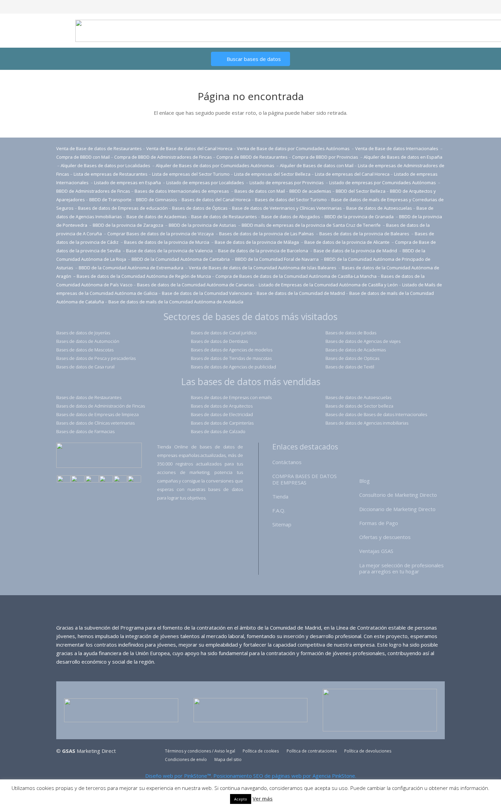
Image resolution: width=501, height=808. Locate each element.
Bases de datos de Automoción (87, 341)
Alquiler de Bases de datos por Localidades (106, 165)
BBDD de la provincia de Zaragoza (128, 225)
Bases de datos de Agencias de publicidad (233, 367)
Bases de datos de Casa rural (85, 367)
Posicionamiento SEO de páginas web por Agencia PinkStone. (284, 775)
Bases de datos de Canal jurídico (224, 333)
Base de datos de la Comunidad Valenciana (207, 293)
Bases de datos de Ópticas (200, 208)
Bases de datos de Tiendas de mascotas (231, 358)
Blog (364, 480)
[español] (64, 479)
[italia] (134, 479)
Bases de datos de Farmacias (85, 431)
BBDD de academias (310, 191)
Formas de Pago (378, 523)
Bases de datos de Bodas (350, 333)
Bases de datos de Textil (349, 367)
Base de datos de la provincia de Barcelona (263, 251)
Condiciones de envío (186, 759)
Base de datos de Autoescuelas (379, 208)
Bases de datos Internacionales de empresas (182, 191)
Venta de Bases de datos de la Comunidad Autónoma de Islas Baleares (262, 268)
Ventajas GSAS (376, 551)
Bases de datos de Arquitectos (222, 406)
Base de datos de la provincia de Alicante (347, 242)
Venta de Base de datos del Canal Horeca (189, 148)
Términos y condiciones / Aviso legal (200, 751)
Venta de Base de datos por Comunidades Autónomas (294, 148)
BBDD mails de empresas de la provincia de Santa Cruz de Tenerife (311, 225)
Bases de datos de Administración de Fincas (100, 406)
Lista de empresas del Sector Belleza (272, 174)
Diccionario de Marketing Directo (397, 509)
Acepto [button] (240, 799)
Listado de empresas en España (128, 182)
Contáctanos (287, 462)
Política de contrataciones (312, 751)
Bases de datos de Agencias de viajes (362, 341)
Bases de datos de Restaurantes (88, 397)
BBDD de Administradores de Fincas (93, 191)
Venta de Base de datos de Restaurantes (99, 148)
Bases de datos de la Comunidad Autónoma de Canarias (195, 285)
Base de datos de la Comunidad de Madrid (301, 293)
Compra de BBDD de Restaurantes (252, 157)
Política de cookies (261, 751)
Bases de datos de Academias (355, 350)
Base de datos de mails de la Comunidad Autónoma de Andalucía (175, 302)
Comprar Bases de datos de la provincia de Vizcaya (161, 234)
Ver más (263, 798)
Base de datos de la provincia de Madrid (356, 251)
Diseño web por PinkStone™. (178, 775)
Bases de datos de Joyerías (83, 333)
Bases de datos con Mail (259, 191)
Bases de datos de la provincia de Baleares (364, 234)
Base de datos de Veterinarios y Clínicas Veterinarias (287, 208)
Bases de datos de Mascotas (84, 350)
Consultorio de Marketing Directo (398, 494)
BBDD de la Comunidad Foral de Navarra (277, 259)
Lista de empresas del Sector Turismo (191, 174)
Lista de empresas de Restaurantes (111, 174)
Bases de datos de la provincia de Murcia (167, 242)
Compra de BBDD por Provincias (325, 157)
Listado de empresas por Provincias (287, 182)
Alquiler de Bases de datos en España (403, 157)
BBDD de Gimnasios (156, 199)
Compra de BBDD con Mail (83, 157)
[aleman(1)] (120, 479)
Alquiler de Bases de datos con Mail (316, 165)
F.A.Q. (278, 510)
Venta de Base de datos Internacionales (397, 148)
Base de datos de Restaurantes (224, 216)
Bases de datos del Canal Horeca (216, 199)
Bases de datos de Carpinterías (222, 423)
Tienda (280, 496)
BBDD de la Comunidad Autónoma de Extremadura (131, 268)
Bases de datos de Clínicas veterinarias (95, 423)
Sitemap (281, 524)
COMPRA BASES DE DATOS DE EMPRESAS (304, 479)
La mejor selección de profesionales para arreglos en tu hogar (401, 568)
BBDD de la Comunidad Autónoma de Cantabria (181, 259)
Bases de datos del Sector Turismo (291, 199)
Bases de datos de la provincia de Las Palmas (266, 234)
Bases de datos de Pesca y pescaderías (96, 358)
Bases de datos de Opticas (352, 358)
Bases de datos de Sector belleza (359, 406)
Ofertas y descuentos (385, 537)
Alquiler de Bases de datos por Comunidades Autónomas (215, 165)
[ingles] (78, 479)
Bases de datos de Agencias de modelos (231, 350)
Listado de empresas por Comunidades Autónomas (383, 182)
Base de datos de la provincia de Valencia (170, 251)
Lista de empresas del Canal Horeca (352, 174)
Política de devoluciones (367, 751)
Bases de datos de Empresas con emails (231, 397)
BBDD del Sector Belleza (360, 191)
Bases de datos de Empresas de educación (123, 208)
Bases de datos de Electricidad (222, 414)
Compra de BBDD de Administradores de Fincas (163, 157)
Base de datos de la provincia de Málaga (257, 242)
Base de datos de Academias (156, 216)
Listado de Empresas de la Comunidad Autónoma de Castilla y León (328, 285)
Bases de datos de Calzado (218, 431)
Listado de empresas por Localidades (205, 182)
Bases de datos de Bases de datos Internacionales (376, 414)
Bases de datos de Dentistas (219, 341)
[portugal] (92, 479)
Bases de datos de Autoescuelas (358, 397)
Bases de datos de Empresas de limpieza (97, 414)
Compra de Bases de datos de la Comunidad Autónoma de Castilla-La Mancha (296, 276)
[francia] (106, 479)
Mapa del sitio (228, 759)
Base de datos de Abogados (290, 216)
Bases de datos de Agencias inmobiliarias (366, 423)
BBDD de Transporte (110, 199)
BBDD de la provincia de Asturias (203, 225)
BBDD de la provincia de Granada (359, 216)
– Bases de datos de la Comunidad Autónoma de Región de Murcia (142, 276)
